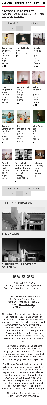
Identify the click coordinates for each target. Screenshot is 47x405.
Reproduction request (17, 386)
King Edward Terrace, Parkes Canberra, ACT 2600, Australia (23, 300)
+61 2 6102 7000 (27, 304)
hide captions (34, 188)
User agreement (33, 285)
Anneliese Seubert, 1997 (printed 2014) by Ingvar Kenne (23, 15)
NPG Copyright (37, 388)
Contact (23, 282)
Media (32, 282)
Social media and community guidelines (23, 288)
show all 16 (12, 23)
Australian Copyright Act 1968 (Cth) (23, 377)
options (34, 23)
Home (15, 282)
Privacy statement (15, 285)
